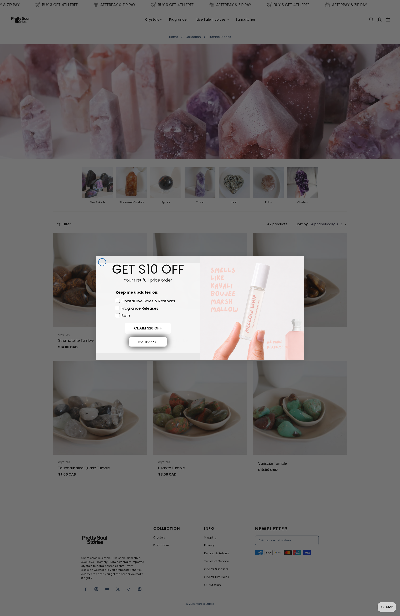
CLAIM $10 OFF (148, 328)
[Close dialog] (102, 262)
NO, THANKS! (148, 341)
